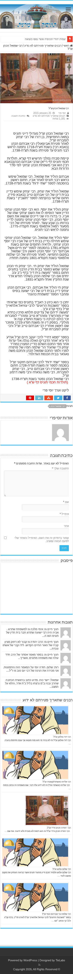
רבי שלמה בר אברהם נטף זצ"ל (56, 914)
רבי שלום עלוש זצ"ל (62, 869)
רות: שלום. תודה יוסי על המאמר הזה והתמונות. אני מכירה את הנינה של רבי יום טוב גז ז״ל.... (31, 669)
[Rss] (39, 965)
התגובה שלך (60, 468)
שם (66, 501)
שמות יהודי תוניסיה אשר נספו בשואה (45, 39)
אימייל (64, 513)
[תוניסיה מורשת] (36, 15)
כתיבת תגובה (18, 115)
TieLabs (60, 960)
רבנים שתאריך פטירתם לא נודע (42, 45)
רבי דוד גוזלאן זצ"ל (62, 737)
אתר (66, 525)
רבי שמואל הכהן (58, 406)
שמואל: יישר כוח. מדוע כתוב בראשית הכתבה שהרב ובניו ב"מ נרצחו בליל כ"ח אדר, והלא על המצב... (32, 683)
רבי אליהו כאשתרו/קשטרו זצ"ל (57, 781)
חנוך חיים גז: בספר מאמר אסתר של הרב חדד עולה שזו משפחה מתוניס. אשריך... (32, 656)
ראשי (66, 45)
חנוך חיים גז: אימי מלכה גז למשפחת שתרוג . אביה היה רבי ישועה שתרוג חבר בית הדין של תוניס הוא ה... (32, 632)
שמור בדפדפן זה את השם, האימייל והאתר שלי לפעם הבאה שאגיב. (42, 539)
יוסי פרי (62, 113)
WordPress (30, 960)
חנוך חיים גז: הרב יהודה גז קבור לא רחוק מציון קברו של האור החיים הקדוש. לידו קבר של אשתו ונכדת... (31, 645)
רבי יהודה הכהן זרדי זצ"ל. (59, 827)
